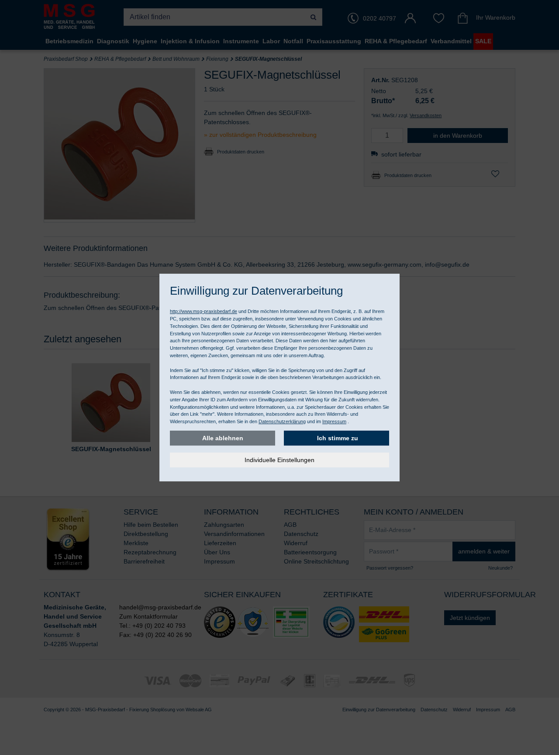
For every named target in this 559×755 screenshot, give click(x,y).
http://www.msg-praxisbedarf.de (203, 311)
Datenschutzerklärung (282, 421)
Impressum (334, 421)
